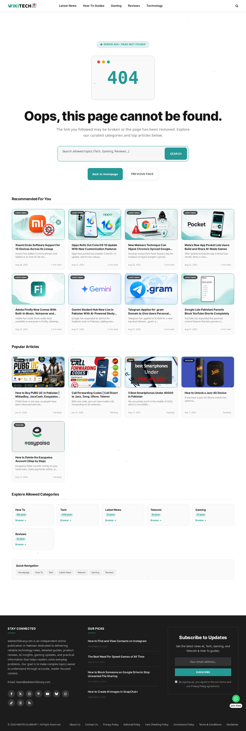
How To (39, 572)
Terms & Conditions (210, 724)
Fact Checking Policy (157, 724)
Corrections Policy (184, 724)
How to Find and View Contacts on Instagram (117, 641)
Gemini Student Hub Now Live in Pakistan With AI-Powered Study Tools (93, 313)
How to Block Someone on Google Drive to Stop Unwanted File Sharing (119, 674)
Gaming (116, 6)
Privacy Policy (198, 686)
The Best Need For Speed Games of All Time (116, 656)
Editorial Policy (132, 724)
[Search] (236, 6)
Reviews (134, 6)
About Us (75, 724)
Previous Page (142, 174)
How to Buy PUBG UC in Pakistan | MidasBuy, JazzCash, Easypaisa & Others (37, 396)
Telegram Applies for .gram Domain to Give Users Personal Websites (148, 313)
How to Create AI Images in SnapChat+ (113, 691)
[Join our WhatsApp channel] (236, 698)
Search (176, 153)
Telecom (81, 572)
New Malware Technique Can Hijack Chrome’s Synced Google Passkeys (149, 248)
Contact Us (91, 724)
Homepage (23, 572)
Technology (154, 6)
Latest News (67, 6)
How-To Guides (93, 6)
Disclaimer (232, 724)
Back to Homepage (105, 174)
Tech (51, 572)
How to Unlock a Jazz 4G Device (205, 392)
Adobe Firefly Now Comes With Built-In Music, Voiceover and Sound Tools (35, 313)
